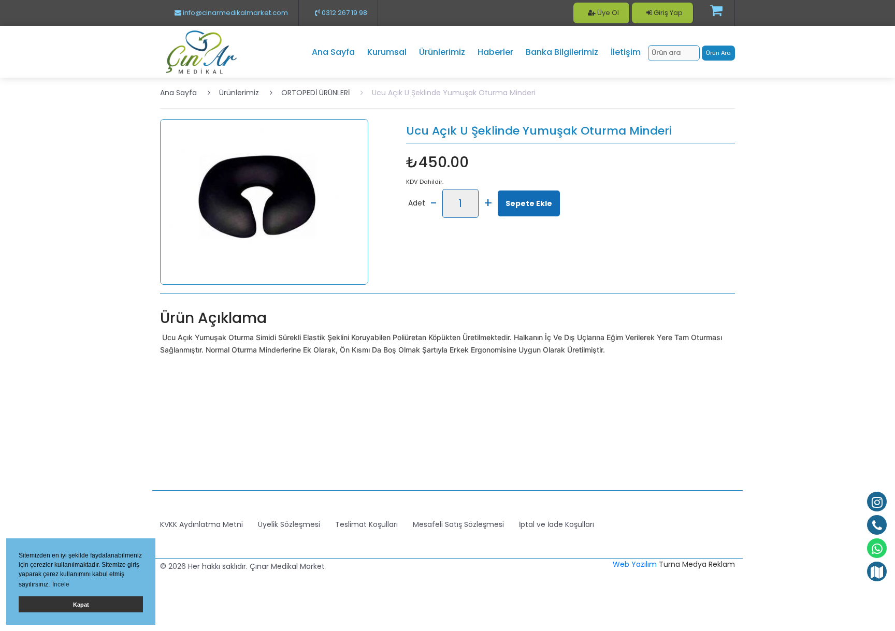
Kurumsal (387, 52)
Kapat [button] (81, 604)
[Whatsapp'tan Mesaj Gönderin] (877, 548)
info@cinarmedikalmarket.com (234, 13)
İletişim (626, 52)
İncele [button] (60, 584)
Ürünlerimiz (442, 52)
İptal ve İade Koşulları (556, 524)
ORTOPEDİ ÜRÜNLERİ (315, 92)
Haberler (495, 52)
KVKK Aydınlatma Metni (201, 524)
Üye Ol (607, 13)
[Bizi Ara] (877, 525)
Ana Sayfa (333, 52)
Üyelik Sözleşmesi (289, 524)
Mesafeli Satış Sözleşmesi (458, 524)
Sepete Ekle (529, 203)
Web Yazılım (635, 564)
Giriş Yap (667, 13)
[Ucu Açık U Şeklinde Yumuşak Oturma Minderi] (264, 201)
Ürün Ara (718, 53)
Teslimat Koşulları (366, 524)
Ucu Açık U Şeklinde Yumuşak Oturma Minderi (454, 92)
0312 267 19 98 (343, 13)
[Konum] (877, 571)
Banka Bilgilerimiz (562, 52)
